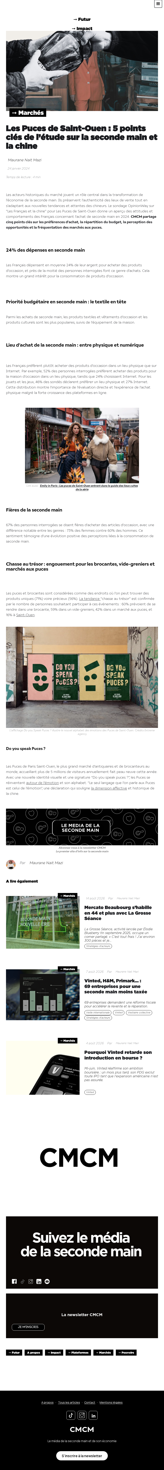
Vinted (119, 1012)
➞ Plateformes (78, 1352)
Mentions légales (111, 1402)
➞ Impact (54, 1352)
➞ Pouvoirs (126, 1352)
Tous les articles (69, 1402)
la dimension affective (109, 788)
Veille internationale (98, 1012)
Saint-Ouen (25, 615)
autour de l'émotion (42, 783)
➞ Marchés (28, 112)
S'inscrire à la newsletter (82, 1456)
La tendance (90, 599)
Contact (89, 1402)
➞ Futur (14, 1352)
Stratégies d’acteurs (98, 946)
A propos (33, 1352)
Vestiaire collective (139, 1012)
